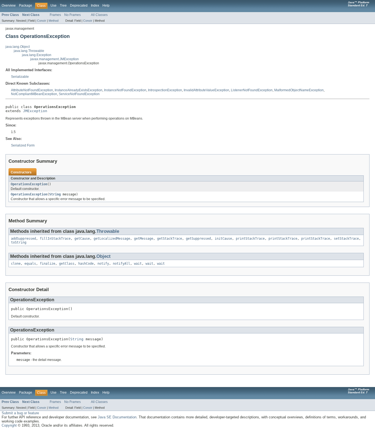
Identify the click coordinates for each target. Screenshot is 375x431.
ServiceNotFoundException (79, 94)
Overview (9, 5)
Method (53, 20)
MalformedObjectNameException (299, 90)
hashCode (86, 264)
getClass (66, 264)
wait (138, 264)
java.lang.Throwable (29, 51)
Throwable (107, 231)
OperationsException (29, 184)
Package (25, 5)
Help (106, 5)
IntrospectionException (165, 90)
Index (95, 5)
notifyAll (121, 264)
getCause (82, 239)
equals (30, 264)
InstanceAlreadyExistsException (78, 90)
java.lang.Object (17, 47)
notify (103, 264)
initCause (223, 239)
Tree (63, 5)
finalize (47, 264)
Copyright (9, 425)
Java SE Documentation (117, 417)
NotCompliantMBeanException (34, 94)
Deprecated (79, 5)
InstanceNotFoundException (125, 90)
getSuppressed (198, 239)
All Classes (99, 15)
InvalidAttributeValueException (206, 90)
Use (54, 5)
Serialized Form (23, 145)
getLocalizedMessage (112, 239)
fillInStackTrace (55, 239)
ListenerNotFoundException (252, 90)
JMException (35, 111)
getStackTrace (169, 239)
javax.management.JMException (54, 59)
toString (18, 242)
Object (103, 256)
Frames (55, 15)
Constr (41, 20)
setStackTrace (346, 239)
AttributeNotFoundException (32, 90)
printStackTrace (250, 239)
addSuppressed (23, 239)
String (55, 194)
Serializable (20, 77)
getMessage (143, 239)
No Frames (72, 15)
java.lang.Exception (36, 55)
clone (16, 264)
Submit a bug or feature (20, 413)
